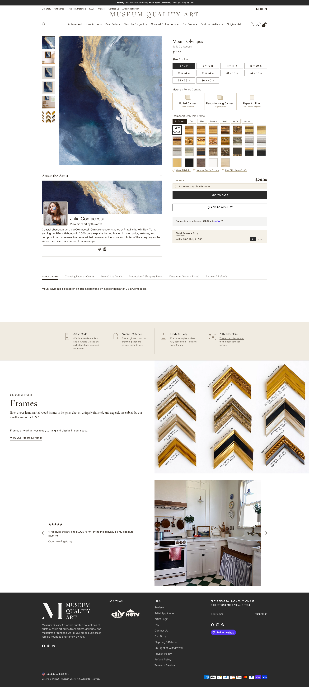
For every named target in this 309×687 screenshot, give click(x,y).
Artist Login (161, 619)
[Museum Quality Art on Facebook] (257, 9)
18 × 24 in (208, 73)
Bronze (213, 121)
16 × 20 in (256, 65)
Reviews (159, 607)
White (235, 121)
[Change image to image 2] (48, 57)
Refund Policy (162, 659)
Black (225, 121)
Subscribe (261, 614)
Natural (247, 121)
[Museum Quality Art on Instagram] (261, 9)
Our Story (160, 636)
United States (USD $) (56, 674)
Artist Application (164, 613)
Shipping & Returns (165, 642)
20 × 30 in (232, 73)
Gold (192, 121)
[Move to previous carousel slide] (257, 311)
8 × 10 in (208, 65)
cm (260, 239)
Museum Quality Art (70, 679)
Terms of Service (164, 665)
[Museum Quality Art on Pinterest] (265, 9)
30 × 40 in (208, 80)
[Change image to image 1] (48, 42)
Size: (180, 59)
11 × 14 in (232, 65)
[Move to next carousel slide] (264, 310)
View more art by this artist (86, 224)
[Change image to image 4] (48, 87)
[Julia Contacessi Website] (99, 249)
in (253, 239)
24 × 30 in (256, 73)
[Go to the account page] (252, 24)
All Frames (179, 121)
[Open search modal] (43, 24)
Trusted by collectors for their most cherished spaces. (232, 341)
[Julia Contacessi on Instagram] (105, 249)
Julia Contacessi (182, 46)
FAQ (156, 624)
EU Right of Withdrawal (168, 648)
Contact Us (161, 630)
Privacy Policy (163, 653)
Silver (202, 121)
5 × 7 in (183, 65)
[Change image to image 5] (48, 102)
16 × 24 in (184, 73)
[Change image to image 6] (48, 116)
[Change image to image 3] (48, 72)
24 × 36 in (184, 80)
